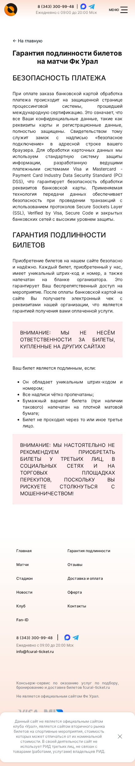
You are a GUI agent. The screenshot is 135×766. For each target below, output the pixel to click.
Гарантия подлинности (89, 550)
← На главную (27, 40)
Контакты (77, 606)
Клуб (20, 606)
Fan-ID (22, 619)
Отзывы (75, 564)
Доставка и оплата (85, 578)
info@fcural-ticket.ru (35, 651)
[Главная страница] (11, 10)
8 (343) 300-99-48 (56, 6)
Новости (24, 592)
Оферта (75, 592)
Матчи (22, 564)
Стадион (24, 578)
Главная (24, 550)
